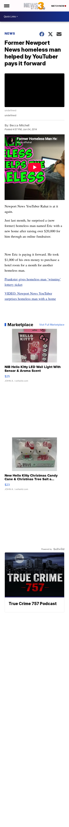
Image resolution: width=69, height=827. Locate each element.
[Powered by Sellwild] (58, 549)
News (10, 33)
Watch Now (58, 6)
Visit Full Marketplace (51, 324)
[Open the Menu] (6, 6)
